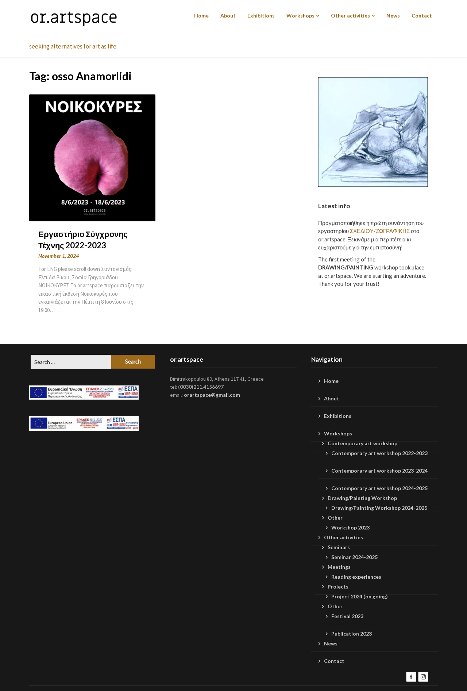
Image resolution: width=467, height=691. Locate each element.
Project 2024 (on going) (359, 596)
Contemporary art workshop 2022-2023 (379, 453)
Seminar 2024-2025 (354, 557)
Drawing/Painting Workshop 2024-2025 (379, 508)
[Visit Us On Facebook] (411, 676)
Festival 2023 (347, 616)
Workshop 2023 (350, 527)
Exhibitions (261, 15)
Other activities (350, 15)
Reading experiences (356, 577)
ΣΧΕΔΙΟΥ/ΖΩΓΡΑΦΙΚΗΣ (380, 231)
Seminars (339, 547)
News (393, 15)
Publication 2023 (351, 633)
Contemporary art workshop (362, 443)
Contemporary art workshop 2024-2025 (379, 488)
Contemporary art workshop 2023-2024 (379, 470)
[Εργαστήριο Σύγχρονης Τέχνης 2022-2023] (92, 157)
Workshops (300, 15)
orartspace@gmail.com (212, 395)
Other (335, 518)
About (228, 15)
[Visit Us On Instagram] (423, 676)
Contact (422, 15)
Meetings (339, 567)
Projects (338, 586)
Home (201, 15)
